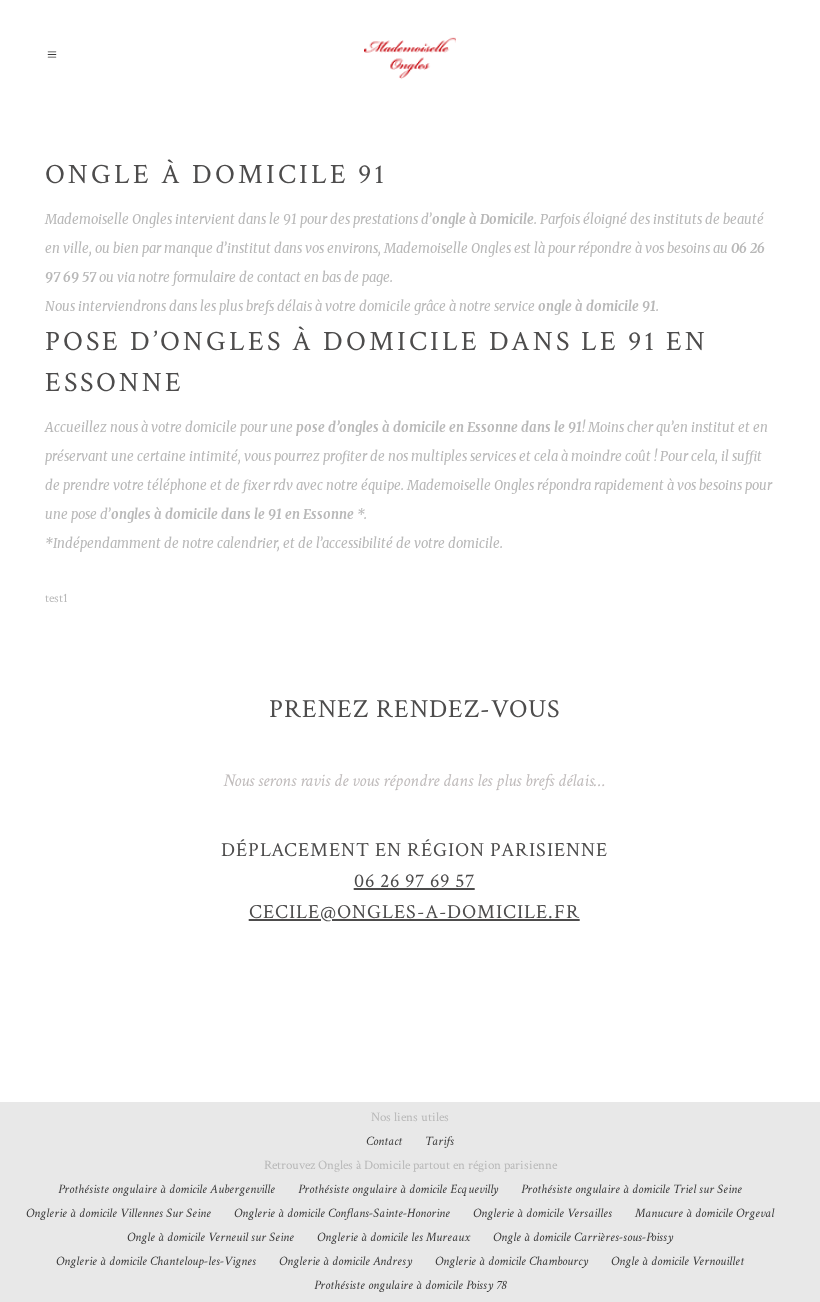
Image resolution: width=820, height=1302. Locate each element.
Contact (384, 1141)
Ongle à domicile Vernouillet (677, 1261)
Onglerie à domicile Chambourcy (511, 1261)
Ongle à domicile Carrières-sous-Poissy (583, 1237)
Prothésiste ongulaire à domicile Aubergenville (166, 1189)
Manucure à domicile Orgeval (704, 1213)
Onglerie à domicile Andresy (345, 1261)
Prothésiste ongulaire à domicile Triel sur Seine (631, 1189)
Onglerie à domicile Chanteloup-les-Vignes (156, 1261)
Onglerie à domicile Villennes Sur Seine (118, 1213)
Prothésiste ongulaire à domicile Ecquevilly (398, 1189)
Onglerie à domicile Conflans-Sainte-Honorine (342, 1213)
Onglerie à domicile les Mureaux (393, 1237)
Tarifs (439, 1141)
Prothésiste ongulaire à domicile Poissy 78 (410, 1285)
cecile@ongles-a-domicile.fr (414, 912)
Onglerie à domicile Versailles (542, 1213)
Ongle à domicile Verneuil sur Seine (210, 1237)
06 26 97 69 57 (414, 881)
